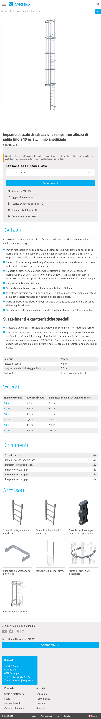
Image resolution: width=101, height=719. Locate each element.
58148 (7, 403)
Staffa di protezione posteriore (80, 572)
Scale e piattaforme (15, 694)
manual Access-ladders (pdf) (20, 460)
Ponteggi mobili (12, 703)
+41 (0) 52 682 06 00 (19, 676)
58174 (7, 419)
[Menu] (4, 5)
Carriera (40, 703)
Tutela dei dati (46, 716)
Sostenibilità (43, 698)
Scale (7, 698)
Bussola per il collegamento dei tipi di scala (81, 532)
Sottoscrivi (49, 645)
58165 (7, 414)
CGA (57, 716)
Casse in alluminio (14, 708)
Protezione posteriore (15, 611)
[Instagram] (17, 631)
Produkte (9, 688)
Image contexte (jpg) (16, 469)
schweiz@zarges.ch (22, 680)
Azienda (40, 688)
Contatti (67, 716)
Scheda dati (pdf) (14, 455)
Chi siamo (41, 694)
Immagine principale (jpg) (19, 464)
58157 (7, 408)
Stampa (40, 708)
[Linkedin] (22, 631)
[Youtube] (4, 631)
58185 (7, 425)
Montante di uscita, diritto (50, 571)
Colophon (33, 716)
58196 (7, 430)
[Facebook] (11, 631)
